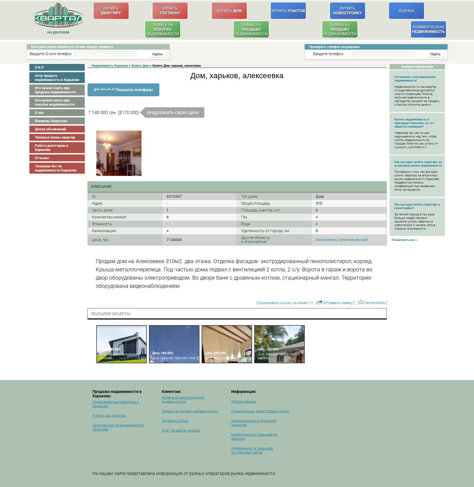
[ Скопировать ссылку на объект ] (283, 303)
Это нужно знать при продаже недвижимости (55, 90)
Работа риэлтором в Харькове (51, 147)
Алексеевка (326, 240)
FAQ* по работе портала (181, 430)
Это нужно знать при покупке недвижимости (54, 102)
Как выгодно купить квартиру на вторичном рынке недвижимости (418, 163)
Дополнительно (243, 401)
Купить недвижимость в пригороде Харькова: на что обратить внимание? (414, 123)
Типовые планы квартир (55, 137)
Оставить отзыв (175, 421)
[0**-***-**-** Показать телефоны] (123, 95)
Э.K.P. (39, 67)
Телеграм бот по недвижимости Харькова (56, 168)
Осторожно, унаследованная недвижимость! (415, 78)
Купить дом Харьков (109, 415)
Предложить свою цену (173, 112)
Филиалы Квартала (51, 121)
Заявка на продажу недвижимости (190, 411)
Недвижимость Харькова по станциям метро (252, 450)
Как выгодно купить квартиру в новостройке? (417, 206)
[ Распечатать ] (372, 303)
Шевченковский (353, 240)
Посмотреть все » (404, 240)
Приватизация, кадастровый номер (260, 411)
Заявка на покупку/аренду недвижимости (183, 399)
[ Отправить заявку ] (335, 303)
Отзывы (42, 158)
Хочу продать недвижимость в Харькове (57, 78)
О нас (39, 113)
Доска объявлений (50, 129)
